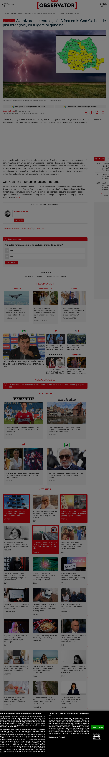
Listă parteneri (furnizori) (57, 737)
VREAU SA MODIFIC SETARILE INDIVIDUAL (97, 736)
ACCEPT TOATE (97, 727)
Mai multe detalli (12, 727)
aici (15, 743)
